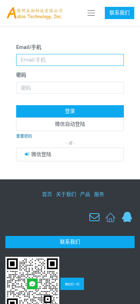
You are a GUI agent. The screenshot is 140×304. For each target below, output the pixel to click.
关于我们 (66, 194)
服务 (99, 194)
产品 (85, 194)
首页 (47, 194)
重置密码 (24, 136)
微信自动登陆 (70, 124)
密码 (21, 75)
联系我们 (119, 12)
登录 (70, 111)
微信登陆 (40, 154)
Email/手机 (28, 47)
